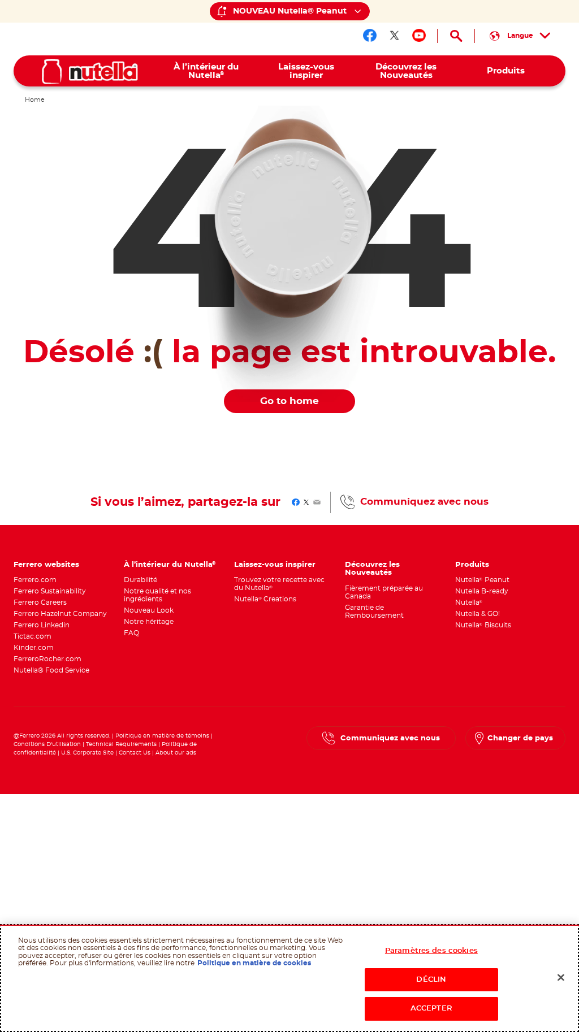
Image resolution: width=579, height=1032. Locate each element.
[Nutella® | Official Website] (90, 71)
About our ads (175, 753)
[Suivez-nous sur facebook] (370, 35)
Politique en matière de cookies (254, 963)
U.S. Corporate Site (87, 753)
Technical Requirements (122, 744)
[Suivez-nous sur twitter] (394, 35)
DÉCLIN (431, 979)
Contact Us (134, 753)
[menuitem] (206, 71)
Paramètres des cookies (431, 951)
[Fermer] (560, 977)
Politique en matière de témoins (162, 736)
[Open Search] (456, 36)
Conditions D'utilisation (47, 744)
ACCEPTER (431, 1008)
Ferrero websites (46, 565)
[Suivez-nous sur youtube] (419, 35)
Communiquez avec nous (424, 501)
